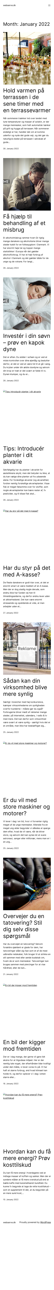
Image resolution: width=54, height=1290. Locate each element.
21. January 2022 (10, 974)
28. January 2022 (11, 268)
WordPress (45, 1222)
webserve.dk (9, 5)
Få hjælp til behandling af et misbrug (24, 223)
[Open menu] (49, 5)
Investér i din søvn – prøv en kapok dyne (26, 342)
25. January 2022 (11, 732)
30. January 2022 (11, 148)
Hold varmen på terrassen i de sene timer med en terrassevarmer (27, 100)
